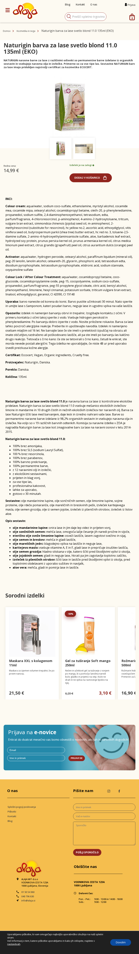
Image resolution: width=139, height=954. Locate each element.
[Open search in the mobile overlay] (85, 16)
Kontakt (12, 816)
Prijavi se (77, 758)
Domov (6, 31)
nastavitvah (13, 944)
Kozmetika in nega (26, 31)
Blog (10, 821)
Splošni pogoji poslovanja (22, 806)
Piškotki (12, 811)
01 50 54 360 (27, 892)
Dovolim (121, 942)
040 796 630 (27, 896)
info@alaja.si (28, 900)
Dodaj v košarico (87, 177)
